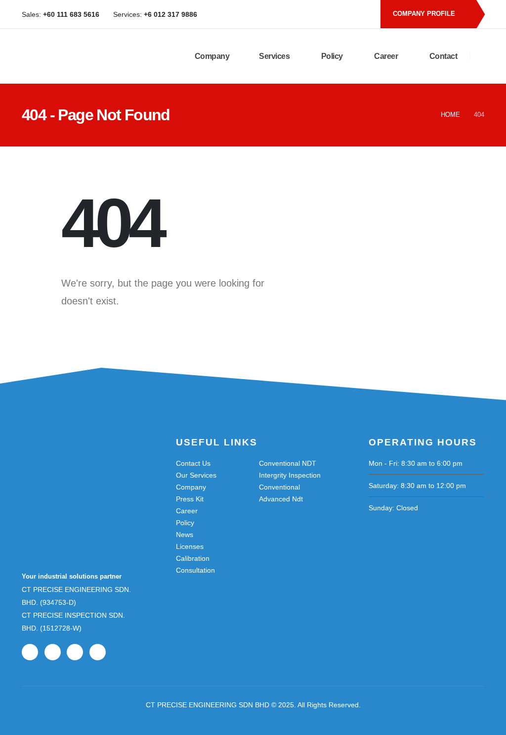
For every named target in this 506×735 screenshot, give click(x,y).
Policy (331, 56)
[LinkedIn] (344, 14)
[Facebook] (312, 14)
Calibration (193, 558)
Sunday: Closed (393, 508)
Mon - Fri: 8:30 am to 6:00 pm (416, 463)
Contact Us (193, 463)
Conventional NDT (287, 463)
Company (211, 56)
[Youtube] (328, 14)
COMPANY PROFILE (425, 13)
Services (274, 56)
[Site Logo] (82, 56)
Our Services (196, 475)
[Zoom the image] (71, 466)
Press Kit (190, 499)
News (184, 535)
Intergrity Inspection (290, 475)
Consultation (195, 570)
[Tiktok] (361, 14)
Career (385, 56)
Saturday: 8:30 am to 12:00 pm (417, 486)
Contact (442, 56)
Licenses (190, 546)
